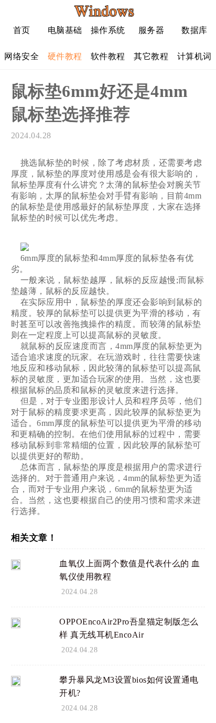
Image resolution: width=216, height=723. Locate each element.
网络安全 (21, 56)
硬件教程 (65, 56)
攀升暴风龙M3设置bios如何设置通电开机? (129, 686)
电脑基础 (65, 30)
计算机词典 (194, 60)
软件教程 (108, 56)
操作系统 (108, 30)
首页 (21, 30)
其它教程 (151, 56)
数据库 (194, 30)
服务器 (151, 30)
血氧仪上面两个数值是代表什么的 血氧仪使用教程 (129, 570)
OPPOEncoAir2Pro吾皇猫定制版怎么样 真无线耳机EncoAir (129, 628)
